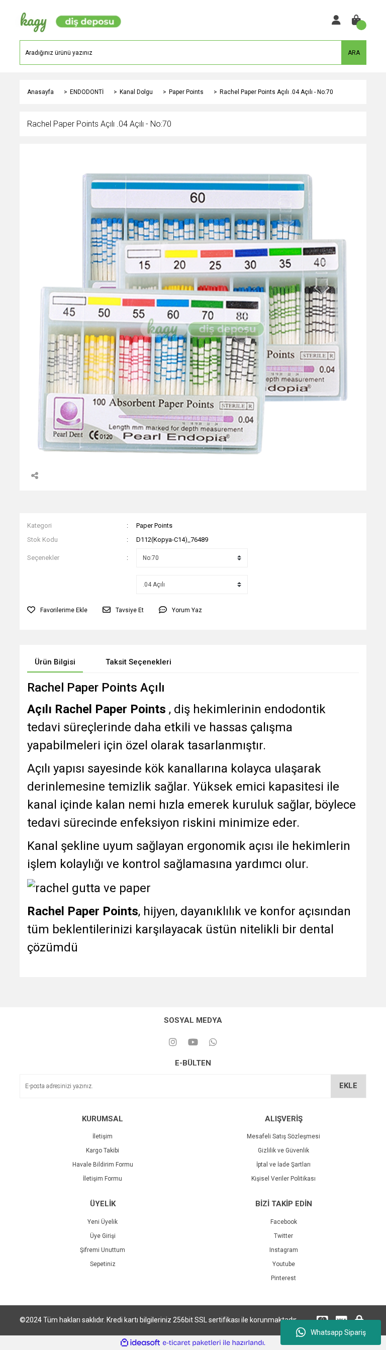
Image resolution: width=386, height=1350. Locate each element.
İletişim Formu (102, 1178)
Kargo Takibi (102, 1150)
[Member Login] (336, 20)
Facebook (283, 1221)
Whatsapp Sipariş (338, 1332)
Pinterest (283, 1278)
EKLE (348, 1085)
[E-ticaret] (191, 1342)
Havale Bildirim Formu (102, 1164)
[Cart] (356, 20)
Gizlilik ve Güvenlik (283, 1150)
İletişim (102, 1136)
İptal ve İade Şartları (283, 1164)
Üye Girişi (103, 1235)
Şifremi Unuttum (102, 1249)
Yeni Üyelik (102, 1221)
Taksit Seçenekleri (138, 661)
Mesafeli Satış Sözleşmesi (283, 1136)
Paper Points (154, 525)
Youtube (283, 1264)
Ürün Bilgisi (55, 661)
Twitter (283, 1235)
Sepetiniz (103, 1264)
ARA (354, 52)
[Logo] (68, 19)
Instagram (283, 1249)
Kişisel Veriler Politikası (283, 1178)
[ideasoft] (140, 1342)
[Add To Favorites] (57, 610)
